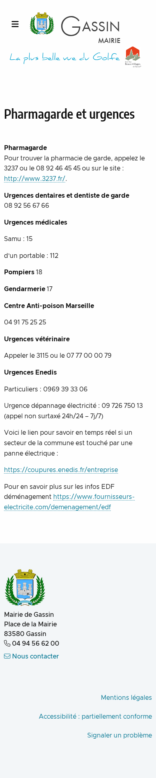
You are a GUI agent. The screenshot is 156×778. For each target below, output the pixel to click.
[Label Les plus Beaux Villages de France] (133, 57)
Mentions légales (126, 698)
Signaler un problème (119, 735)
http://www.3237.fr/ (34, 179)
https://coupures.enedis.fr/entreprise (61, 470)
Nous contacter (34, 656)
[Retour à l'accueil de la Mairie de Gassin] (25, 588)
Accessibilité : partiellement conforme (95, 716)
